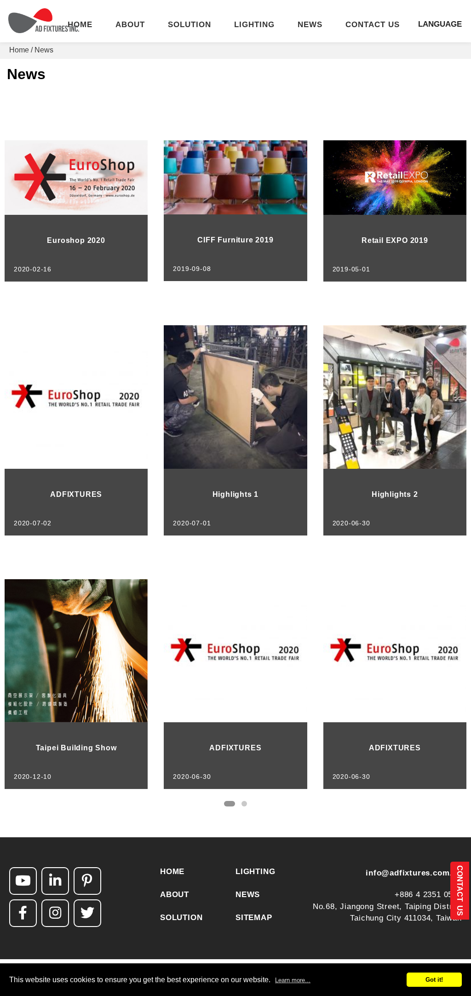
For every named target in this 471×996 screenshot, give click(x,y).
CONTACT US (372, 25)
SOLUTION (189, 25)
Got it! (434, 979)
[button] (229, 804)
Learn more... (292, 980)
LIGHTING (254, 25)
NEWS (310, 25)
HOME (80, 25)
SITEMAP (254, 917)
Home (19, 50)
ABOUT (130, 25)
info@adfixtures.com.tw (414, 873)
